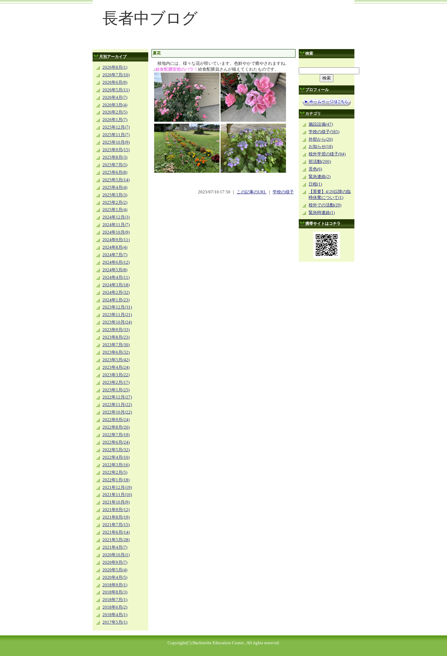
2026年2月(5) (114, 112)
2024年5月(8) (114, 270)
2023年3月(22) (116, 375)
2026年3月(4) (114, 105)
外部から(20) (321, 139)
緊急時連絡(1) (322, 212)
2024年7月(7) (114, 255)
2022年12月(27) (117, 397)
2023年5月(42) (116, 360)
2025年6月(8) (114, 172)
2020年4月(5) (114, 577)
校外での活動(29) (325, 205)
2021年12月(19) (117, 487)
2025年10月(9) (116, 142)
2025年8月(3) (114, 157)
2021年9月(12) (116, 509)
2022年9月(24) (116, 419)
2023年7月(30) (116, 345)
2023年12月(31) (117, 307)
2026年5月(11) (116, 90)
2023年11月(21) (117, 314)
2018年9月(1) (114, 585)
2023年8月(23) (116, 337)
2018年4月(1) (114, 614)
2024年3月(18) (116, 285)
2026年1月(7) (114, 119)
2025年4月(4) (114, 187)
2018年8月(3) (114, 592)
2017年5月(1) (114, 622)
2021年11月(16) (117, 494)
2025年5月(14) (116, 180)
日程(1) (315, 184)
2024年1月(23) (116, 300)
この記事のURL (251, 192)
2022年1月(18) (116, 480)
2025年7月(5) (114, 165)
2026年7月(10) (116, 75)
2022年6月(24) (116, 442)
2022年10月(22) (117, 412)
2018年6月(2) (114, 607)
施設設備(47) (321, 124)
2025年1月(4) (114, 209)
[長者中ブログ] (223, 44)
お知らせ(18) (321, 146)
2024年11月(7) (116, 224)
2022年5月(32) (116, 450)
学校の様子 (283, 192)
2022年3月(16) (116, 465)
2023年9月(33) (116, 330)
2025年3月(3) (114, 195)
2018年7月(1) (114, 599)
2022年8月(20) (116, 427)
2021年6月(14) (116, 532)
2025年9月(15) (116, 150)
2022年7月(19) (116, 435)
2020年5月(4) (114, 570)
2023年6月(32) (116, 352)
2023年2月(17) (116, 382)
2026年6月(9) (114, 82)
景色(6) (315, 169)
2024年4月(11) (116, 277)
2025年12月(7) (116, 127)
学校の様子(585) (324, 132)
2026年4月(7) (114, 97)
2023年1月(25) (116, 390)
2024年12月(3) (116, 217)
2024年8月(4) (114, 247)
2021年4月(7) (114, 547)
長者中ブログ (150, 18)
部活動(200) (320, 161)
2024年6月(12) (116, 262)
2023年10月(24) (117, 322)
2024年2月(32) (116, 292)
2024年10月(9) (116, 232)
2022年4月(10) (116, 457)
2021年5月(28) (116, 540)
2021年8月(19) (116, 517)
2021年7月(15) (116, 525)
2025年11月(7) (116, 135)
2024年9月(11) (116, 240)
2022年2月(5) (114, 472)
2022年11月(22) (117, 404)
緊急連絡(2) (320, 176)
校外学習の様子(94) (327, 154)
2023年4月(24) (116, 367)
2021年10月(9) (116, 502)
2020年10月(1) (116, 555)
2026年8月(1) (114, 67)
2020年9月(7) (114, 562)
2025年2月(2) (114, 202)
